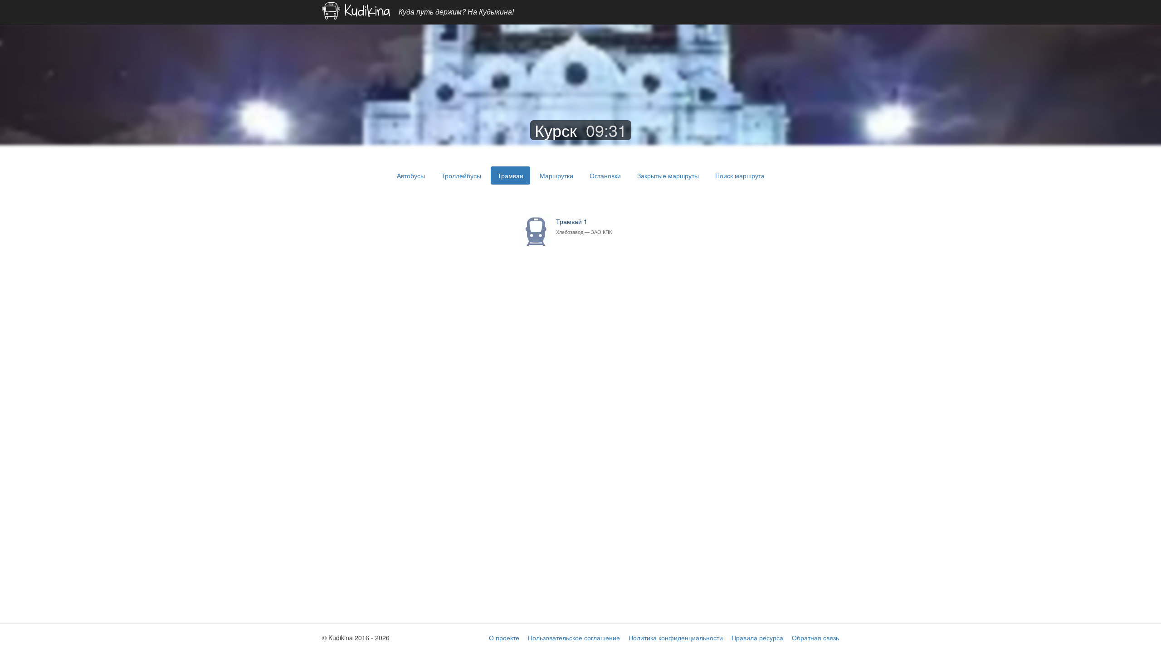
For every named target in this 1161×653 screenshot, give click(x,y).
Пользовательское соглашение (574, 637)
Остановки (605, 175)
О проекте (504, 637)
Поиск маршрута (740, 175)
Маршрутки (556, 175)
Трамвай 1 (584, 226)
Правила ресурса (757, 637)
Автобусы (411, 175)
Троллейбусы (461, 175)
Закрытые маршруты (668, 175)
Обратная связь (815, 637)
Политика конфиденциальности (676, 637)
